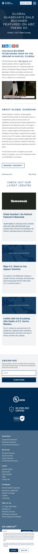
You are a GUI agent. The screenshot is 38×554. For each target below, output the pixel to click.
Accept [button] (13, 550)
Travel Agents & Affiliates (11, 517)
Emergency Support (9, 514)
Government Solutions (10, 445)
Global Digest (7, 469)
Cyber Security (7, 458)
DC (27, 61)
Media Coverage (25, 33)
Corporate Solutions (9, 439)
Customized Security (10, 461)
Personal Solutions (9, 442)
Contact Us (6, 509)
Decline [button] (24, 550)
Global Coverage (8, 493)
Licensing (5, 498)
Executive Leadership (10, 490)
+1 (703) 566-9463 (9, 506)
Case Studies (7, 474)
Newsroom (6, 472)
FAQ (3, 477)
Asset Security (7, 456)
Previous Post (7, 174)
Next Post (32, 174)
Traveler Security (8, 453)
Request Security (26, 3)
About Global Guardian (11, 488)
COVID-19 (6, 479)
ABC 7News (22, 61)
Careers (5, 495)
